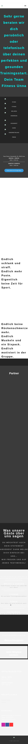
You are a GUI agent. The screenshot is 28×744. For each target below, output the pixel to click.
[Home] (14, 737)
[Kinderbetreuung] (14, 131)
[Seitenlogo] (2, 5)
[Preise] (14, 136)
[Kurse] (14, 126)
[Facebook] (24, 1)
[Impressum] (14, 700)
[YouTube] (26, 1)
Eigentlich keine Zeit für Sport (12, 283)
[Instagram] (25, 1)
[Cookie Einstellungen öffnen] (2, 742)
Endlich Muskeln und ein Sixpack (11, 340)
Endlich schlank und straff (11, 263)
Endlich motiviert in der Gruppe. (13, 352)
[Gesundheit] (14, 122)
